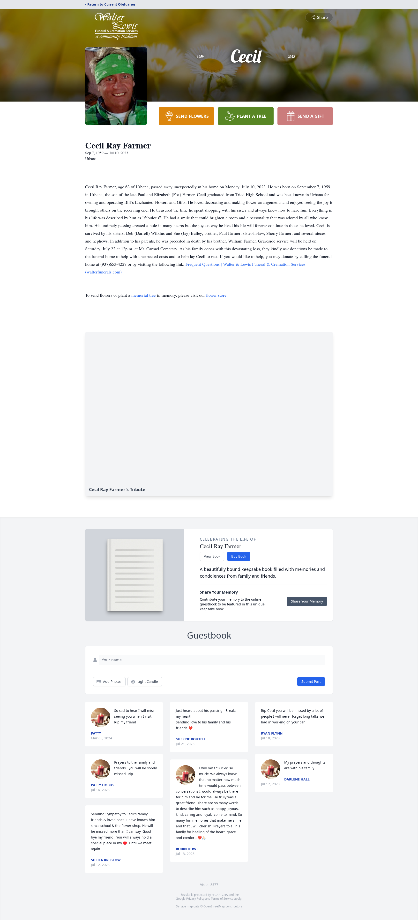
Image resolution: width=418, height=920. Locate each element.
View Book (212, 556)
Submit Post (311, 681)
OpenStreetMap (214, 906)
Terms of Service (222, 899)
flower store (216, 295)
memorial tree (143, 295)
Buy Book (238, 556)
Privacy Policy (195, 899)
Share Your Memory (307, 601)
